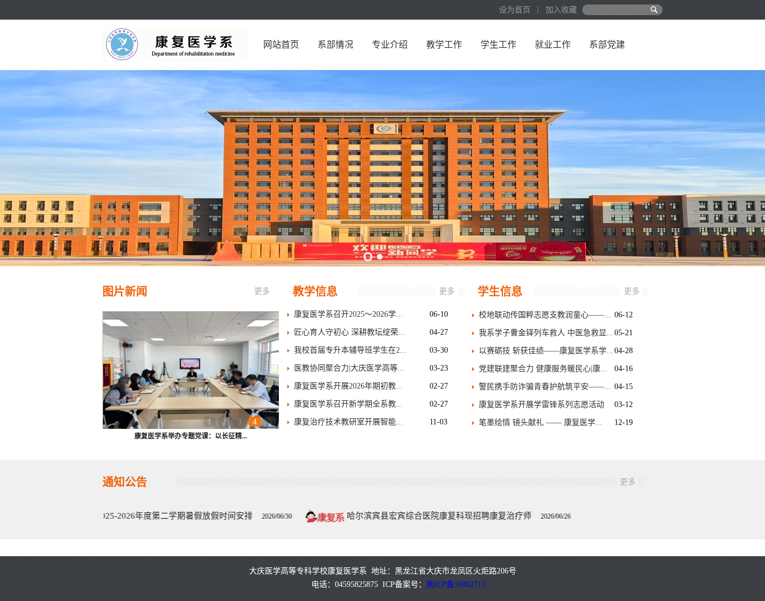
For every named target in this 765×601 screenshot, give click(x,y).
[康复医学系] (175, 44)
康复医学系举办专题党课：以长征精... (190, 436)
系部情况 (335, 44)
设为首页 (516, 10)
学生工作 (498, 44)
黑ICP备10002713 (456, 584)
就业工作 (553, 44)
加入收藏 (561, 10)
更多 (262, 291)
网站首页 (281, 44)
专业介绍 (390, 44)
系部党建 (607, 44)
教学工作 (444, 44)
